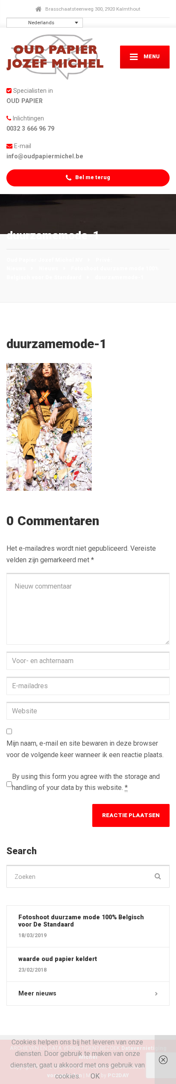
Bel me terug (92, 177)
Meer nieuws (37, 993)
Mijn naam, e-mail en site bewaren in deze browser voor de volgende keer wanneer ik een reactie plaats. (85, 749)
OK (95, 1076)
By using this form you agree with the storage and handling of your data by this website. (86, 782)
